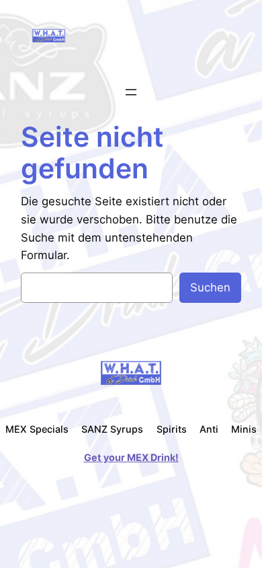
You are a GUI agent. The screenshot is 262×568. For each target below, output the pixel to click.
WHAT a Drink (102, 35)
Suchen (210, 287)
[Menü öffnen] (131, 92)
